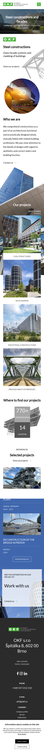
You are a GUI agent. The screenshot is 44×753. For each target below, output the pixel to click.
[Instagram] (21, 674)
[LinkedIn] (25, 674)
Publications (22, 717)
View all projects (20, 460)
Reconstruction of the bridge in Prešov (18, 541)
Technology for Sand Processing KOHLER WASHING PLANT (21, 496)
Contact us (8, 162)
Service (22, 715)
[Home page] (15, 5)
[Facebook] (18, 674)
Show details (22, 734)
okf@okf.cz (22, 701)
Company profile (22, 712)
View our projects (11, 66)
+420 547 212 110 (22, 687)
